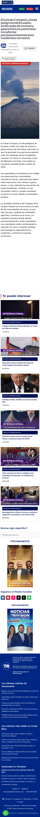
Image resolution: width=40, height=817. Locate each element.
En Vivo (30, 9)
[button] (5, 2)
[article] (20, 317)
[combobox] (20, 535)
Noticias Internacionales (15, 64)
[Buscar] (11, 2)
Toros (22, 9)
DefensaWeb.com (33, 813)
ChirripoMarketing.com (22, 813)
